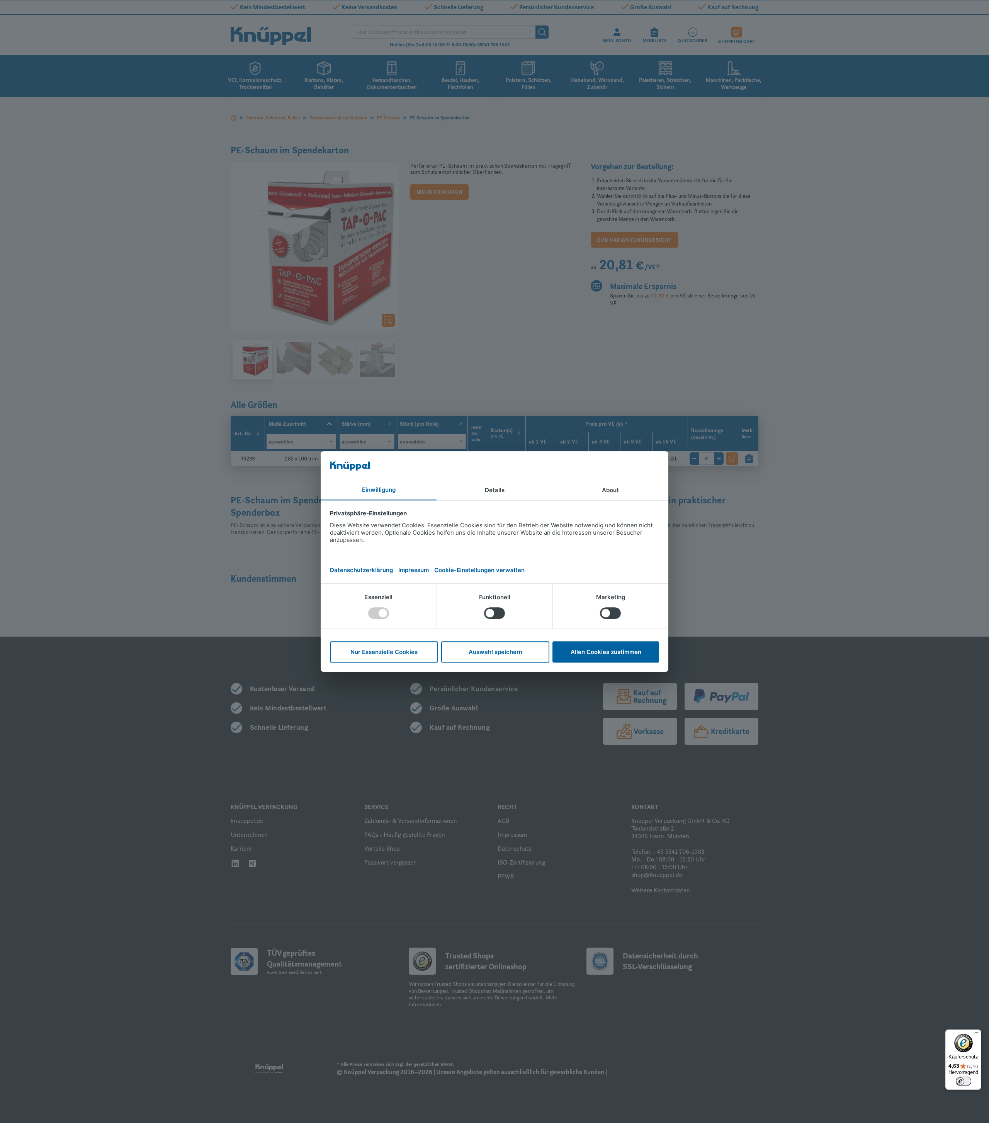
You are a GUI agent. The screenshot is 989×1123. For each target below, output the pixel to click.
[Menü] (976, 1034)
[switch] (963, 1081)
